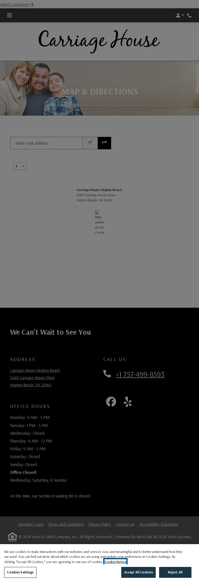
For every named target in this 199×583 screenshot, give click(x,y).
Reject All (175, 572)
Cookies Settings (20, 572)
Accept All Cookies (138, 572)
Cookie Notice (115, 562)
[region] (99, 563)
